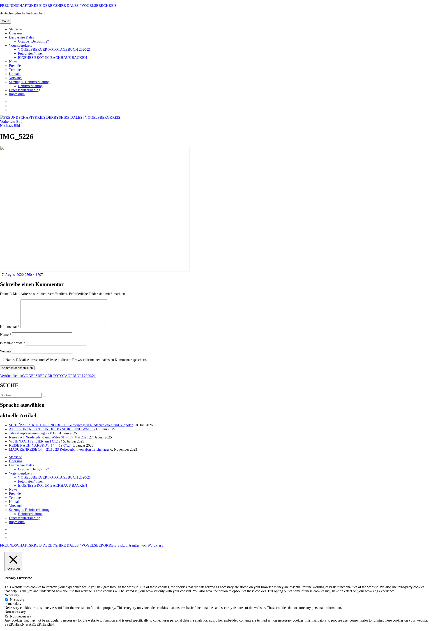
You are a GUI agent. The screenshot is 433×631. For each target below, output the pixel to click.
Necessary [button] (12, 595)
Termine (15, 70)
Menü (5, 21)
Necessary (17, 599)
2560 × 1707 (34, 275)
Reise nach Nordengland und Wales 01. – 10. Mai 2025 (48, 437)
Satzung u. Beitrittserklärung (29, 82)
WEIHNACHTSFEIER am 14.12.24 (35, 441)
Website (5, 351)
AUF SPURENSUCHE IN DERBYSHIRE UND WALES (52, 429)
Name (5, 334)
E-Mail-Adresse (12, 343)
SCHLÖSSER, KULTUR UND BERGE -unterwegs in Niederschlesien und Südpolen (71, 425)
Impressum (17, 94)
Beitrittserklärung (30, 86)
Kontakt (15, 74)
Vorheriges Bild (11, 121)
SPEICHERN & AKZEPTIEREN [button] (29, 624)
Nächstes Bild (10, 125)
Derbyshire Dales (21, 37)
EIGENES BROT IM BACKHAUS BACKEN (52, 57)
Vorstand (15, 78)
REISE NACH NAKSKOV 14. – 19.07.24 (40, 445)
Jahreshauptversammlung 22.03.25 (33, 433)
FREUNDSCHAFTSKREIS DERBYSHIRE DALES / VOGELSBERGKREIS (58, 5)
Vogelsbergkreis (20, 45)
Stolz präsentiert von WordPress (140, 545)
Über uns (15, 33)
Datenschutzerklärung (24, 90)
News (13, 62)
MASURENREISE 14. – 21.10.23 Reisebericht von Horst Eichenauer (59, 449)
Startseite (15, 29)
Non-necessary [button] (15, 612)
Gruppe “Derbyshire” (33, 41)
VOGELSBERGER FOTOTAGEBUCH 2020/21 (54, 49)
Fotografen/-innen (31, 53)
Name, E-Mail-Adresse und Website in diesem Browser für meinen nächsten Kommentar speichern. (76, 360)
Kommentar (10, 327)
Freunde (15, 66)
